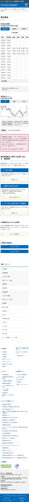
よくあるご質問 (8, 170)
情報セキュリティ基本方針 (8, 438)
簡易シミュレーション (22, 384)
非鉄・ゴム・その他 (7, 280)
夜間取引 (14, 28)
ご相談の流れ (20, 355)
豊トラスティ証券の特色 (22, 352)
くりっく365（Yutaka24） (5, 389)
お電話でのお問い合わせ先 (11, 186)
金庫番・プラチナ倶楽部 (7, 395)
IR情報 (4, 366)
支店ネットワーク (6, 359)
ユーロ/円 (4, 326)
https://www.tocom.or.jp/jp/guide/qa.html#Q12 (13, 149)
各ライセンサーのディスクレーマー (11, 445)
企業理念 (4, 354)
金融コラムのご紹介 (7, 364)
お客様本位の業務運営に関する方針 (11, 406)
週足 (14, 101)
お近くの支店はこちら (14, 197)
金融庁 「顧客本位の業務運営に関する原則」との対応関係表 (14, 412)
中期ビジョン (5, 450)
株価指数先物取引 (6, 383)
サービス (4, 371)
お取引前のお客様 (14, 246)
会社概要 (4, 356)
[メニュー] (26, 4)
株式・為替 (5, 307)
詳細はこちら (14, 179)
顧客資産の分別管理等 (7, 443)
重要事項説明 (5, 447)
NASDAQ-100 (5, 318)
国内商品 (5, 268)
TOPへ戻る (7, 498)
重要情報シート (6, 415)
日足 (5, 101)
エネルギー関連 (6, 276)
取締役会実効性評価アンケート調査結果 (12, 455)
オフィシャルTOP (7, 500)
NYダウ (4, 314)
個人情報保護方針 (6, 433)
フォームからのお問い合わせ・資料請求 (14, 203)
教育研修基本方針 (6, 440)
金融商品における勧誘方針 (8, 420)
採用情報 (4, 461)
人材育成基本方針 (6, 452)
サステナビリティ (6, 361)
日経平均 (4, 311)
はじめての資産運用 (14, 234)
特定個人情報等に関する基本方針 (10, 435)
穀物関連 (4, 284)
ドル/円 (4, 322)
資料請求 (19, 382)
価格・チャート (5, 264)
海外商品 (5, 288)
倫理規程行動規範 (6, 404)
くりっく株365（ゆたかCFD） (8, 386)
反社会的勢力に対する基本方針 (9, 430)
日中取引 (24, 28)
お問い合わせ (20, 379)
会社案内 (4, 348)
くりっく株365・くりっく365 (10, 337)
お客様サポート (20, 371)
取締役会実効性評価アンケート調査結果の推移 (13, 457)
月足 (24, 101)
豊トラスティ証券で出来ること (22, 348)
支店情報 (22, 500)
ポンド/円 (4, 329)
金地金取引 (5, 392)
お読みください (18, 124)
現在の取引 (5, 28)
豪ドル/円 (4, 333)
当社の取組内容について (8, 409)
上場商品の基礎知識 (7, 380)
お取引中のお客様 (14, 251)
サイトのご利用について (8, 401)
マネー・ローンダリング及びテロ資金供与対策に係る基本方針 (15, 428)
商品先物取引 (5, 374)
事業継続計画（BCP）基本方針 (10, 417)
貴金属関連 (5, 272)
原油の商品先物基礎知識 (14, 130)
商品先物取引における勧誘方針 (9, 422)
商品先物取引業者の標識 (7, 377)
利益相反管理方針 (6, 424)
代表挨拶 (4, 351)
